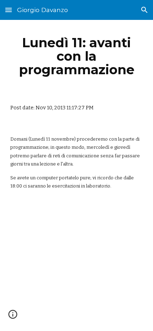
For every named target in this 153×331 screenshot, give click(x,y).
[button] (8, 10)
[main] (76, 56)
